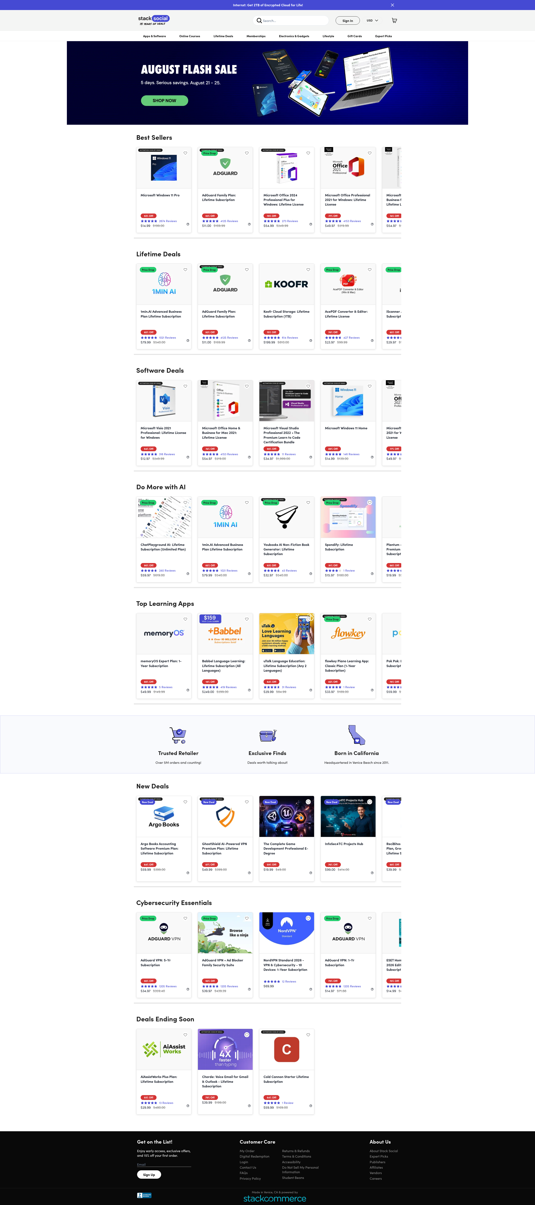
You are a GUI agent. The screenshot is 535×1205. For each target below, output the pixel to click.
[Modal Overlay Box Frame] (267, 602)
